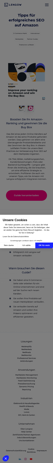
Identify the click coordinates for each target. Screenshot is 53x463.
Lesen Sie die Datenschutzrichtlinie (16, 237)
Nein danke (9, 245)
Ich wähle (26, 245)
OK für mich (44, 245)
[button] (5, 458)
